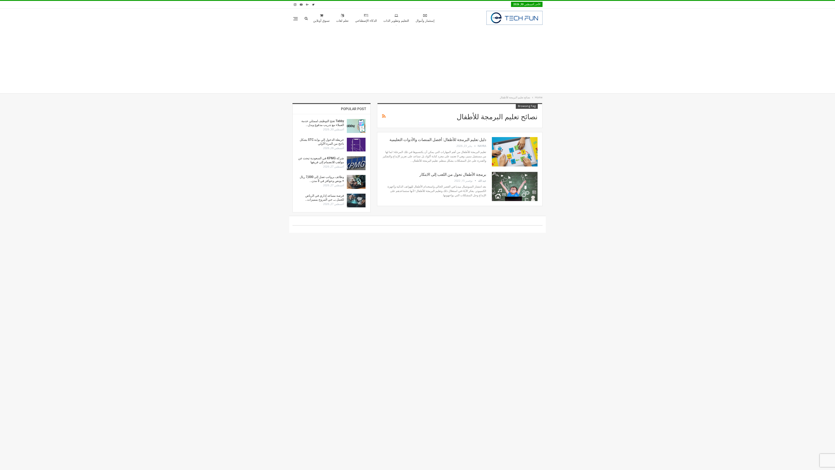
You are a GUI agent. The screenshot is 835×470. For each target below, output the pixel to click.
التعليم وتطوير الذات (396, 20)
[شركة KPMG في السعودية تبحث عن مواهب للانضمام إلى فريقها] (356, 163)
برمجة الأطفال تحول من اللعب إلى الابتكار (452, 174)
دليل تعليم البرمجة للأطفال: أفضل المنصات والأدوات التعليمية (437, 139)
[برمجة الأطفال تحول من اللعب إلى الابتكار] (515, 186)
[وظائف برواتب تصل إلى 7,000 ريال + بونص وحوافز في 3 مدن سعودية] (356, 182)
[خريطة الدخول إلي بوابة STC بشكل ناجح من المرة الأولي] (356, 145)
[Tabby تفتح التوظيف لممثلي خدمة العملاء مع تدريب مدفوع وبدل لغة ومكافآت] (356, 126)
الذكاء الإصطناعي (366, 20)
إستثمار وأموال (425, 20)
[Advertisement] (417, 60)
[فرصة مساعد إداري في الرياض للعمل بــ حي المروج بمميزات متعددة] (356, 201)
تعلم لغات (342, 20)
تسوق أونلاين (321, 20)
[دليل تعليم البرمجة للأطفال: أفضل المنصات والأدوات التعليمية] (515, 151)
